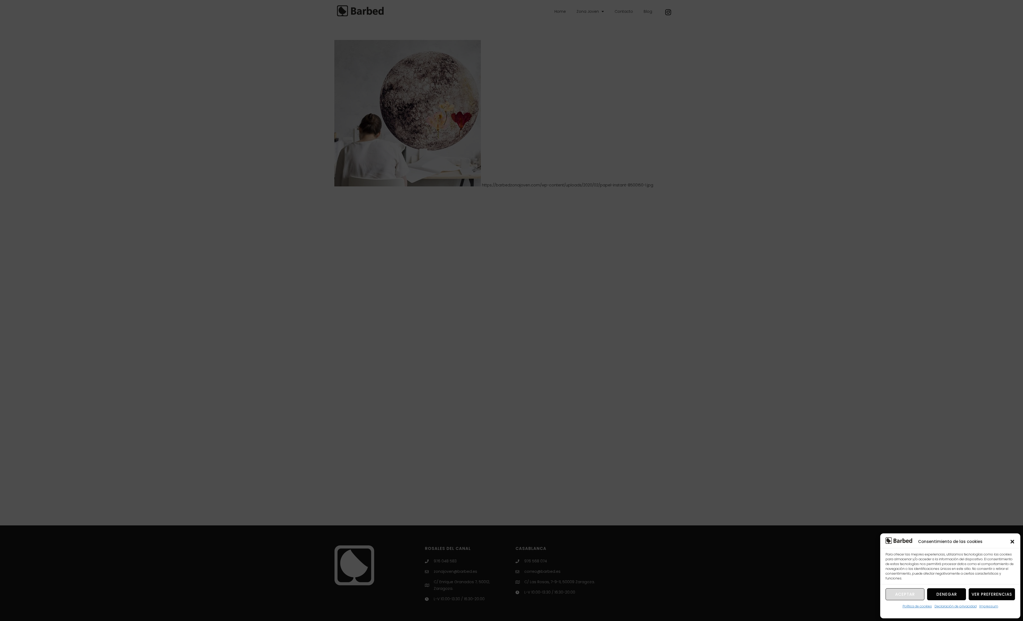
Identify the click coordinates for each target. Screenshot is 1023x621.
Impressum (988, 606)
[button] (1012, 541)
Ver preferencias (992, 594)
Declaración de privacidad (956, 606)
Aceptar (905, 594)
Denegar (946, 594)
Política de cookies (917, 606)
